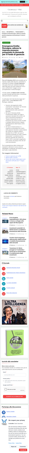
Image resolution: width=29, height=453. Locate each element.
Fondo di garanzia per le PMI (13, 156)
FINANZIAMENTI (6, 42)
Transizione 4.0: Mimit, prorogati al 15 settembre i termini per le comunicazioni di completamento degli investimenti (17, 251)
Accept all (23, 450)
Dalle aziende (9, 277)
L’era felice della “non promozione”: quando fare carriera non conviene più (12, 5)
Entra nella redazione (11, 293)
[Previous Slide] (25, 5)
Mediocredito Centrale (11, 157)
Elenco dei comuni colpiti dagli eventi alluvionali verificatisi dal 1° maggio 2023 (15, 160)
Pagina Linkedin (10, 411)
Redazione (6, 57)
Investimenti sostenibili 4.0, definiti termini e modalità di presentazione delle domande (17, 229)
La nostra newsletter (11, 282)
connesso (12, 196)
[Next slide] (27, 5)
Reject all (13, 446)
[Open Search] (27, 20)
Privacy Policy (12, 443)
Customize (23, 446)
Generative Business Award (13, 267)
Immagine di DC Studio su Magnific (4, 250)
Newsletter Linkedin (11, 416)
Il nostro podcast (10, 287)
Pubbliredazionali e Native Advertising (15, 272)
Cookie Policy (19, 443)
